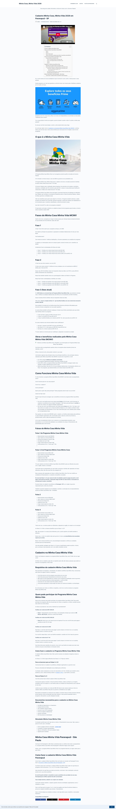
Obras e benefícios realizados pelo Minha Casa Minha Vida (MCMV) (58, 55)
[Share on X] (52, 800)
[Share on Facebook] (40, 800)
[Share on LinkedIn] (75, 800)
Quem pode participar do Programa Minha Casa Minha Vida (57, 66)
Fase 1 (47, 51)
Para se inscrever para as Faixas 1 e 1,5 (54, 69)
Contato (81, 3)
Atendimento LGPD (74, 3)
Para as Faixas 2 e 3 (51, 70)
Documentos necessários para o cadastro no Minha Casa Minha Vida (58, 71)
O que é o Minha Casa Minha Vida (52, 48)
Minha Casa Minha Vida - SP (55, 21)
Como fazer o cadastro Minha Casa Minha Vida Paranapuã (56, 75)
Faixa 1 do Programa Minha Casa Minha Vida (54, 59)
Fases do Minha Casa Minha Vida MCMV (53, 49)
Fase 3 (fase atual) (49, 53)
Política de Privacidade (33, 806)
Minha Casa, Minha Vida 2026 (30, 3)
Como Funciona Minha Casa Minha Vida (53, 56)
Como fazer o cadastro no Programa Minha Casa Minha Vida (57, 68)
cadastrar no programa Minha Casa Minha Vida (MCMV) (61, 128)
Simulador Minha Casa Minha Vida (53, 72)
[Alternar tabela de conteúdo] (69, 47)
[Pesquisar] (96, 3)
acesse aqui (58, 726)
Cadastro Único (59, 672)
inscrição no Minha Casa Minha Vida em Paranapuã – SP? (52, 762)
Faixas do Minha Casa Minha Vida (52, 58)
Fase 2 (47, 52)
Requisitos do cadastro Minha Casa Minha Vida (54, 65)
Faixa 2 (48, 61)
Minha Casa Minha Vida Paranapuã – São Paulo (54, 74)
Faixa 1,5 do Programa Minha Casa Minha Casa (55, 60)
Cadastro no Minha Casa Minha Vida (52, 64)
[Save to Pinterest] (63, 800)
